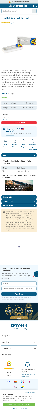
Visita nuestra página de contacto (28, 376)
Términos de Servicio (14, 299)
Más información (10, 135)
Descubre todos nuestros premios (19, 317)
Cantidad (5, 114)
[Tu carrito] (36, 6)
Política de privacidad (29, 392)
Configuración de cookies (19, 408)
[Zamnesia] (18, 5)
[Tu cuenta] (33, 6)
